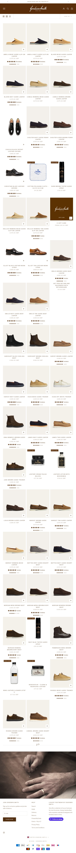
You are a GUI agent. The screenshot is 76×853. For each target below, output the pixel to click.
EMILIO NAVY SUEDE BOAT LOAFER (14, 314)
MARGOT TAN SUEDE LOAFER (61, 520)
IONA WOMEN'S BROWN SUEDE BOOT (14, 438)
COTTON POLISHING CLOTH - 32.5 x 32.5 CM (38, 187)
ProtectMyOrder (36, 818)
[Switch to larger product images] (3, 16)
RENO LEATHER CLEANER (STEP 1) (14, 691)
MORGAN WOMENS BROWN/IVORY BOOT (14, 648)
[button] (11, 61)
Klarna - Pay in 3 (36, 821)
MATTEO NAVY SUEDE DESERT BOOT (61, 563)
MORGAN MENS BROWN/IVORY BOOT (38, 606)
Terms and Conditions (38, 827)
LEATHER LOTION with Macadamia (61, 475)
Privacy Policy (35, 824)
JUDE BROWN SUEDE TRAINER (14, 480)
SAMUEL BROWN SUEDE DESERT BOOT (38, 731)
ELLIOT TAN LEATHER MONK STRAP (38, 266)
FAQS (33, 809)
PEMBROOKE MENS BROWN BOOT (61, 648)
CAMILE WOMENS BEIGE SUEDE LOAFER (38, 97)
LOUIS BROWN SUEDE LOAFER (14, 520)
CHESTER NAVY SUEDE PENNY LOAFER (38, 138)
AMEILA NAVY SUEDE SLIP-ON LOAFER (38, 55)
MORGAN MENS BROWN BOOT (14, 605)
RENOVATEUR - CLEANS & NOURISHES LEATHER (38, 685)
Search (34, 806)
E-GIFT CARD (61, 223)
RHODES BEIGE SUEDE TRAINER (62, 690)
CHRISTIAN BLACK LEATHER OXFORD (14, 187)
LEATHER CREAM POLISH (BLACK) (38, 475)
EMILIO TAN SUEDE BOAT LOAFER (38, 314)
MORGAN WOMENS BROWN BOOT (61, 606)
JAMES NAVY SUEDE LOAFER (38, 437)
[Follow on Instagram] (4, 832)
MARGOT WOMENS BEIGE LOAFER (14, 563)
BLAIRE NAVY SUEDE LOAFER (14, 97)
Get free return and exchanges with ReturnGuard (61, 285)
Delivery (34, 812)
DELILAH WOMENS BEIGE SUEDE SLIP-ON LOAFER (14, 229)
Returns (34, 815)
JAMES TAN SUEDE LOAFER (61, 437)
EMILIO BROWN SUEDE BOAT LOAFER (62, 272)
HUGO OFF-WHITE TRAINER (61, 396)
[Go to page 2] (39, 744)
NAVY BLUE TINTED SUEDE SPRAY (38, 643)
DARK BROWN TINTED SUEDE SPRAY (61, 187)
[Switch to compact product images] (10, 16)
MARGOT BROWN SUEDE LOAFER (38, 521)
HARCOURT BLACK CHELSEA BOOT (14, 357)
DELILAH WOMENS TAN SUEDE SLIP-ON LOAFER (38, 229)
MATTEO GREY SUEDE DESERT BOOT (38, 563)
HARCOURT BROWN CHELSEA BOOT (38, 357)
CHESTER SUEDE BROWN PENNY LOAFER (61, 138)
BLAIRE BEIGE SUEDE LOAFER (61, 54)
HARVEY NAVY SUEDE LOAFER (14, 396)
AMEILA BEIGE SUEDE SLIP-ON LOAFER (14, 55)
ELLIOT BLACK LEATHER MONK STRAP (14, 266)
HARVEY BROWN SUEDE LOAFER (61, 356)
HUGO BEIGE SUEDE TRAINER (38, 396)
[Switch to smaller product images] (7, 16)
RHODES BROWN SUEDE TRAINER (14, 731)
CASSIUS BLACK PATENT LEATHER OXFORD (14, 150)
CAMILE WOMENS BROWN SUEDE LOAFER (62, 97)
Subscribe (9, 819)
